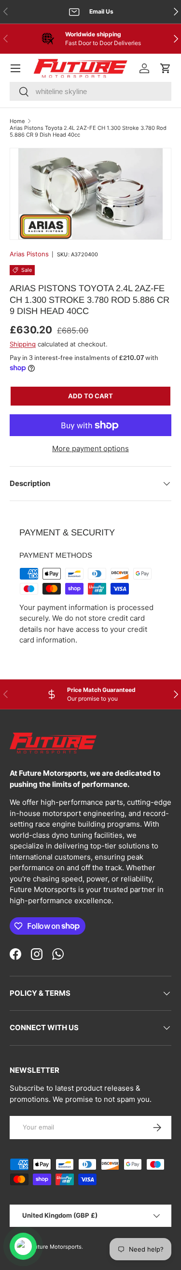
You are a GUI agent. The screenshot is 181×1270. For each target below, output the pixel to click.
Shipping (23, 344)
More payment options (90, 448)
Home (17, 121)
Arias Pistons (29, 254)
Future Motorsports (56, 1246)
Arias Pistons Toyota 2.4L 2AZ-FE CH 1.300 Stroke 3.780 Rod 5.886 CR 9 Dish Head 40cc (88, 131)
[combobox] (90, 91)
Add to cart (90, 396)
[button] (165, 68)
